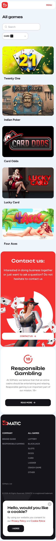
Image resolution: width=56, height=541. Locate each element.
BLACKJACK (34, 444)
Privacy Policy (18, 521)
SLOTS (31, 448)
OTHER (31, 472)
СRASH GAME (34, 467)
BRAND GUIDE (9, 439)
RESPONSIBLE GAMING (13, 444)
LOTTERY (32, 439)
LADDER (32, 463)
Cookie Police (38, 521)
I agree (15, 528)
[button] (15, 36)
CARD (31, 458)
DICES (31, 453)
